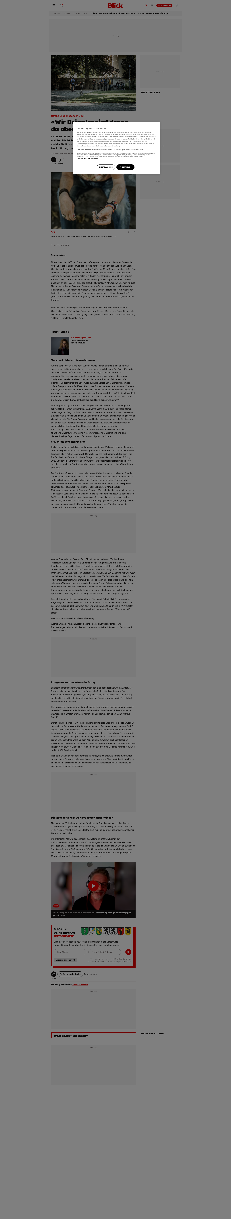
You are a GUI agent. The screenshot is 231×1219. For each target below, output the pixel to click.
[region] (116, 148)
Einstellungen (106, 167)
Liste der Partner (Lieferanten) (88, 159)
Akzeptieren (125, 167)
